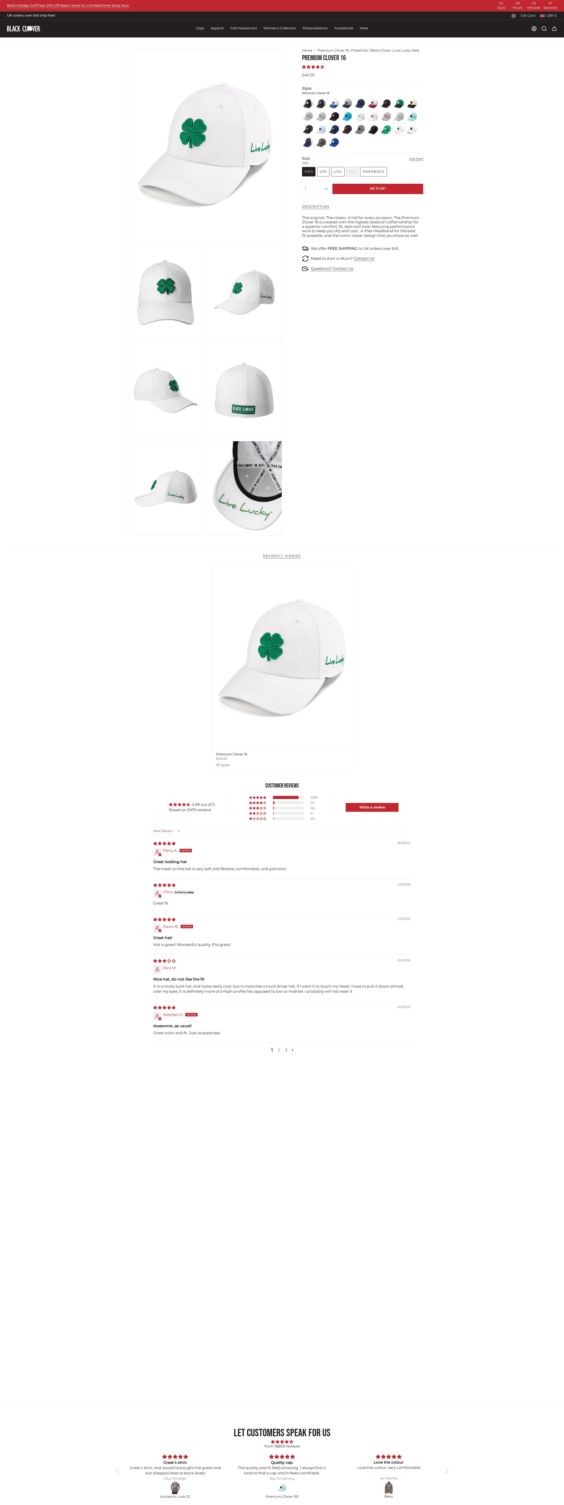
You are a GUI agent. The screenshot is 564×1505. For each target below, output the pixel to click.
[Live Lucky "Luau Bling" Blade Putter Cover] (389, 1488)
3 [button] (286, 1050)
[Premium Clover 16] (282, 658)
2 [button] (279, 1050)
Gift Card (528, 16)
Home (307, 50)
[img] (164, 843)
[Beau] (282, 1488)
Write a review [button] (372, 807)
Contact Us (364, 258)
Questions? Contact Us (332, 268)
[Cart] (554, 28)
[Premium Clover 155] (175, 1488)
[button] (200, 28)
